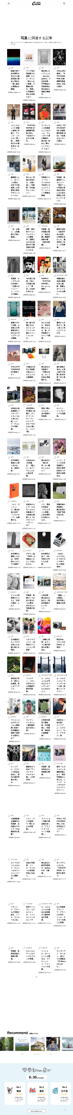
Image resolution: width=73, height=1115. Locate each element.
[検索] (64, 3)
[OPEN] (8, 3)
